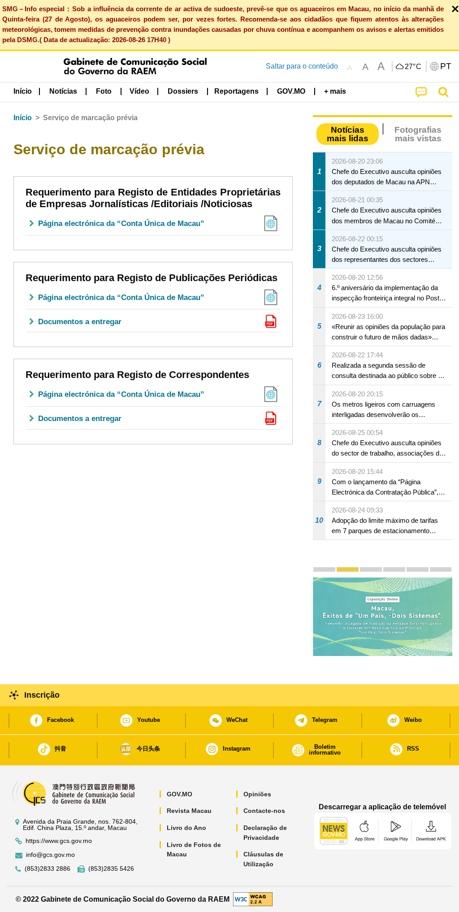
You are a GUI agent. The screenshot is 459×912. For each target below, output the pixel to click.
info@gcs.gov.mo (50, 854)
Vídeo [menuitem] (139, 91)
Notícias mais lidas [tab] (347, 134)
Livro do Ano (186, 827)
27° (413, 66)
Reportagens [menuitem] (236, 91)
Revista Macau (189, 810)
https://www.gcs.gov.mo (59, 841)
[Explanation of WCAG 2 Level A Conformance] (253, 899)
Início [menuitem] (22, 91)
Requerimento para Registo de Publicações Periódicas (151, 277)
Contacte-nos (264, 810)
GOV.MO (179, 794)
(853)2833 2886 (47, 868)
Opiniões (257, 794)
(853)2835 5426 (111, 868)
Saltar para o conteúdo (302, 66)
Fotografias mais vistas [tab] (418, 134)
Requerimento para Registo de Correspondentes (137, 374)
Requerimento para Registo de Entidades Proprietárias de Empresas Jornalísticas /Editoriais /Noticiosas (153, 198)
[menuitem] (63, 91)
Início (22, 118)
